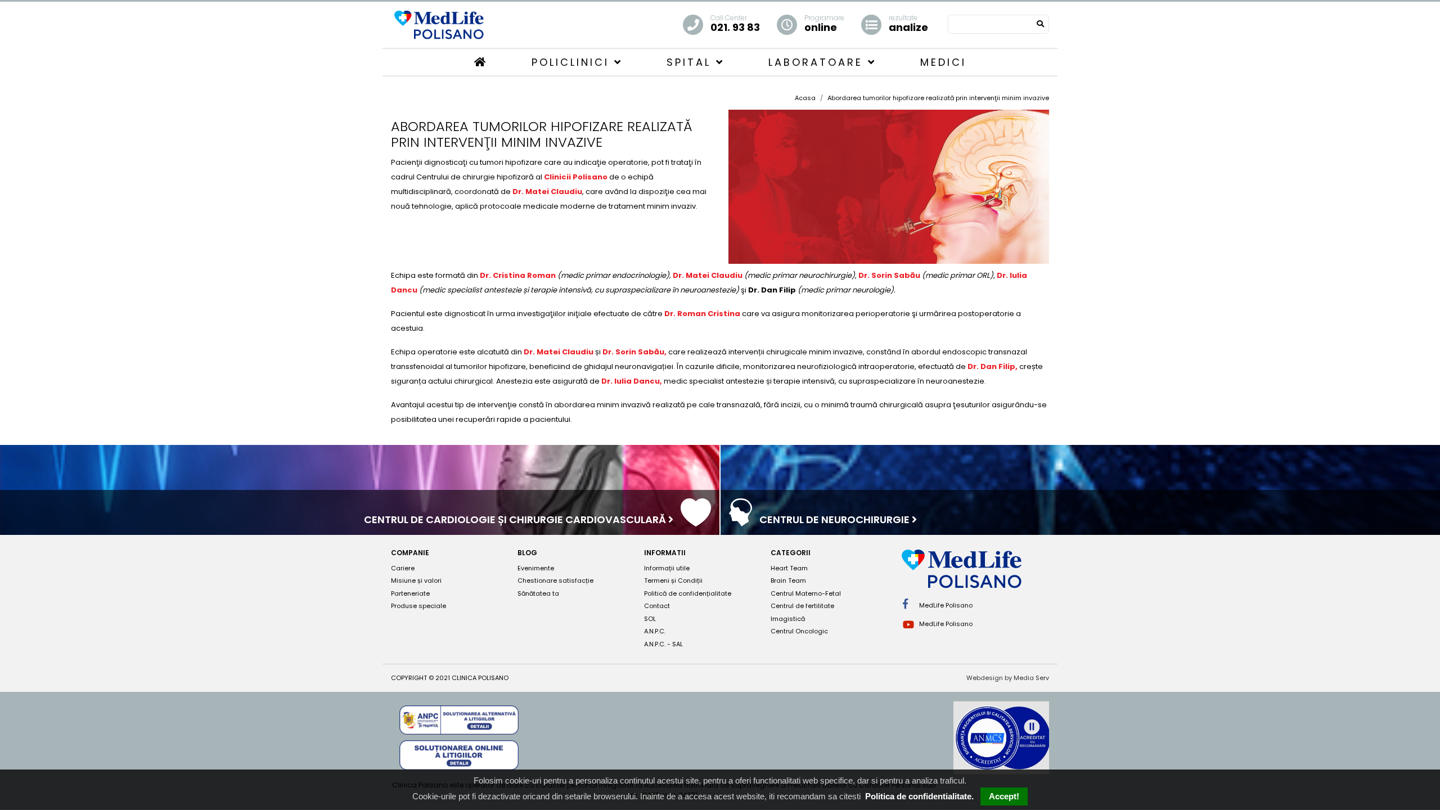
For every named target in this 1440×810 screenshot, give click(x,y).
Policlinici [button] (573, 62)
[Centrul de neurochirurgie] (740, 520)
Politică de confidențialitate (687, 593)
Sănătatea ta (538, 593)
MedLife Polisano (945, 605)
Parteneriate (410, 593)
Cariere (403, 568)
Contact (657, 605)
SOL (650, 618)
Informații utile (667, 568)
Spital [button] (691, 62)
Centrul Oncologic (799, 631)
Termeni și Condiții (673, 580)
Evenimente (536, 568)
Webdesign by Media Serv (1007, 677)
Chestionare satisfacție (555, 580)
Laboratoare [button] (818, 62)
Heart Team (789, 568)
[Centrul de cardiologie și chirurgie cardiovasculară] (696, 520)
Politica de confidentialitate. (919, 796)
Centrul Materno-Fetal (806, 593)
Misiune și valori (416, 580)
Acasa (805, 97)
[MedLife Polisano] (439, 24)
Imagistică (788, 618)
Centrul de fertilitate (802, 605)
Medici (943, 62)
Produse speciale (418, 605)
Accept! (1004, 796)
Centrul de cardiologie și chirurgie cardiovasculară (516, 519)
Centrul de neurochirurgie (835, 519)
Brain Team (788, 580)
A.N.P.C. (654, 631)
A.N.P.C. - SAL (663, 644)
